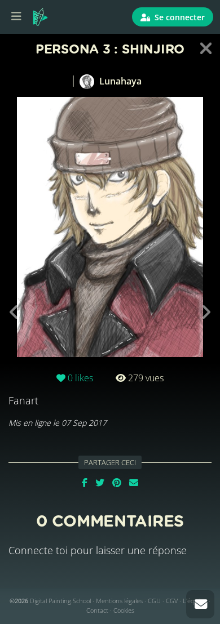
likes (80, 378)
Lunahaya (119, 81)
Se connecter (178, 17)
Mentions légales (119, 600)
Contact (97, 610)
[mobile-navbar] (16, 16)
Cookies (123, 610)
